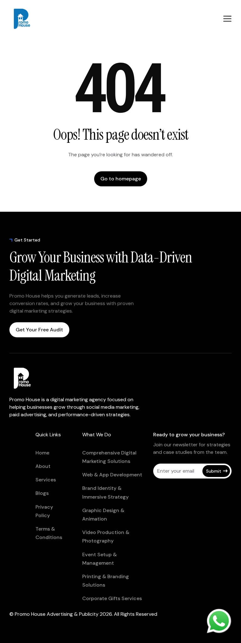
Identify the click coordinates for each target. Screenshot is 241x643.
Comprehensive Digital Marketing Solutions (109, 456)
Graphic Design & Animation (103, 514)
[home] (34, 18)
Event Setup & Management (99, 558)
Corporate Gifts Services (112, 598)
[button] (227, 19)
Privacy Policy (44, 511)
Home (42, 452)
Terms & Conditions (48, 533)
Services (45, 479)
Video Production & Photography (105, 536)
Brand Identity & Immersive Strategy (105, 492)
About (43, 466)
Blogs (42, 493)
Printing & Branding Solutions (105, 580)
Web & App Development (112, 474)
